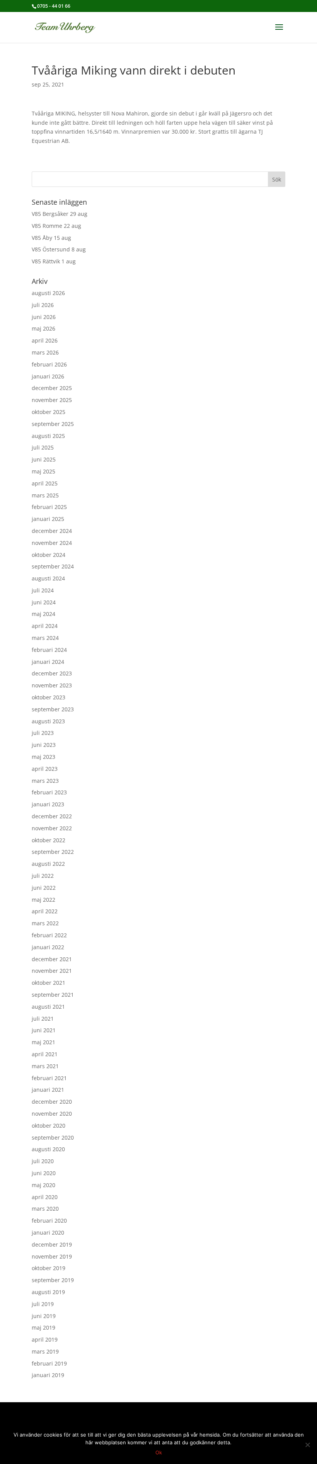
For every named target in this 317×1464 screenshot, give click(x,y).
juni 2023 (44, 744)
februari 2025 (49, 507)
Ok (158, 1452)
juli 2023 (43, 732)
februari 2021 (49, 1078)
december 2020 (52, 1101)
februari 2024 (49, 649)
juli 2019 (43, 1304)
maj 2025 (43, 471)
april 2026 (45, 340)
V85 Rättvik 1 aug (54, 261)
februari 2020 (49, 1220)
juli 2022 (43, 875)
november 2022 (52, 828)
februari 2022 (49, 935)
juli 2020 (43, 1161)
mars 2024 (45, 637)
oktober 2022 (48, 840)
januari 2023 (48, 804)
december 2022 (52, 816)
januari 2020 (48, 1232)
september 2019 (53, 1280)
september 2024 (53, 566)
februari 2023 (49, 792)
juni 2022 (44, 887)
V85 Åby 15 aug (51, 237)
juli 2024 (43, 590)
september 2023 (53, 709)
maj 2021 (43, 1042)
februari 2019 (49, 1363)
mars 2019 (45, 1351)
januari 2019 (48, 1375)
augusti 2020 (48, 1149)
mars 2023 (45, 780)
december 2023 (52, 673)
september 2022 (53, 851)
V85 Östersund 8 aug (59, 249)
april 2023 (45, 768)
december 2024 (52, 530)
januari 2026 (48, 376)
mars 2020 (45, 1208)
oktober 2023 (48, 697)
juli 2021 (43, 1018)
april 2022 (45, 911)
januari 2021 (48, 1089)
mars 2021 (45, 1066)
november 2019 (52, 1256)
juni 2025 (44, 459)
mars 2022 (45, 923)
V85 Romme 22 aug (56, 225)
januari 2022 (48, 947)
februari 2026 (49, 364)
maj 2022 (43, 899)
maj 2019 (43, 1327)
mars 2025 (45, 495)
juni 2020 (44, 1173)
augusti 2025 (48, 435)
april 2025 (45, 483)
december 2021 (52, 959)
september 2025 (53, 423)
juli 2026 (43, 305)
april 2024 (45, 625)
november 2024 (52, 542)
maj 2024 (43, 613)
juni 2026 (44, 317)
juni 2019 (44, 1316)
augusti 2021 (48, 1006)
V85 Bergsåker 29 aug (59, 213)
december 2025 (52, 388)
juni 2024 (44, 602)
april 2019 (45, 1339)
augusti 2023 (48, 721)
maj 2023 (43, 756)
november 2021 (52, 970)
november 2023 (52, 685)
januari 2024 (48, 661)
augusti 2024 (48, 578)
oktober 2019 (48, 1268)
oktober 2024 (48, 554)
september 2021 (53, 994)
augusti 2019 (48, 1292)
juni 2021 (44, 1030)
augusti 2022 (48, 863)
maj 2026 (43, 328)
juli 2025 (43, 447)
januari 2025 (48, 518)
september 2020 (53, 1137)
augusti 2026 (48, 293)
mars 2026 (45, 352)
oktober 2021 (48, 982)
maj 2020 (43, 1185)
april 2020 (45, 1197)
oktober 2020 (48, 1125)
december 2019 (52, 1244)
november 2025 (52, 400)
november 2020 (52, 1113)
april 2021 (45, 1054)
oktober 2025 (48, 412)
